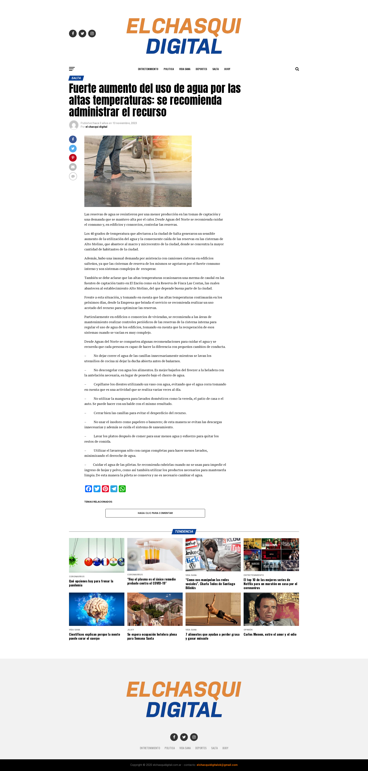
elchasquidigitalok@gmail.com (217, 765)
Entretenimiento (148, 69)
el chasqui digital (96, 126)
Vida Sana (184, 69)
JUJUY (227, 69)
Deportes (201, 69)
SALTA (215, 69)
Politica (169, 69)
